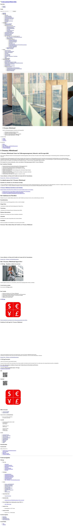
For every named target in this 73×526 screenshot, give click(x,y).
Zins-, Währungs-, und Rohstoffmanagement (14, 37)
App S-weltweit (7, 54)
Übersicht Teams (7, 60)
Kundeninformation (6, 518)
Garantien (8, 29)
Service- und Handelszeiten (9, 51)
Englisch (4, 7)
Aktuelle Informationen (9, 52)
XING (4, 442)
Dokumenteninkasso (10, 27)
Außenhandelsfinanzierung (9, 32)
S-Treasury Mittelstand (13, 46)
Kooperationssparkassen (9, 20)
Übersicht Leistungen (8, 23)
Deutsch (4, 6)
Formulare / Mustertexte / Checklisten (11, 56)
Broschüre (6, 21)
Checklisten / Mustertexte (9, 489)
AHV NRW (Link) (8, 504)
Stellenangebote (7, 58)
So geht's (4, 139)
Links (6, 57)
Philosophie (7, 464)
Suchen (14, 11)
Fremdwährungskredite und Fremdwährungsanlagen (18, 44)
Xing (3, 523)
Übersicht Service (8, 50)
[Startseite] (8, 1)
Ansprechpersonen (6, 434)
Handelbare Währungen (13, 40)
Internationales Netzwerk (9, 18)
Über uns (6, 15)
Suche (1, 11)
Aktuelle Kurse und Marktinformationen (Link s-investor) (14, 500)
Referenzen (7, 19)
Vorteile (4, 138)
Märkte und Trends (10, 48)
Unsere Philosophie (8, 16)
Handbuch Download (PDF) (5, 368)
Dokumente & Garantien (11, 26)
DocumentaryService (10, 30)
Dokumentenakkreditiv (11, 28)
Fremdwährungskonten (13, 45)
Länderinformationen (8, 34)
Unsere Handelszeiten (12, 41)
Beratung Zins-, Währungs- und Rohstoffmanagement (14, 62)
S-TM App (4, 140)
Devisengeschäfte (12, 43)
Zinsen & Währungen (10, 70)
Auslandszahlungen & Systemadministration (14, 68)
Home (4, 144)
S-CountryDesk (7, 64)
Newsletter (6, 53)
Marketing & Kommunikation (10, 65)
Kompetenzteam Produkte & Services (13, 67)
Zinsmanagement (10, 38)
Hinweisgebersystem (6, 519)
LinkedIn (4, 441)
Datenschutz (5, 517)
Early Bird (11, 42)
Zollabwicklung (9, 31)
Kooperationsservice (8, 35)
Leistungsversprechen (8, 465)
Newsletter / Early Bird (6, 435)
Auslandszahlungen (8, 24)
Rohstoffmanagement (10, 47)
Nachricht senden (5, 412)
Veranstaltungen (7, 55)
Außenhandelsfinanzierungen (10, 63)
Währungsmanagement (6, 146)
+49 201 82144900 (6, 411)
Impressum (4, 516)
